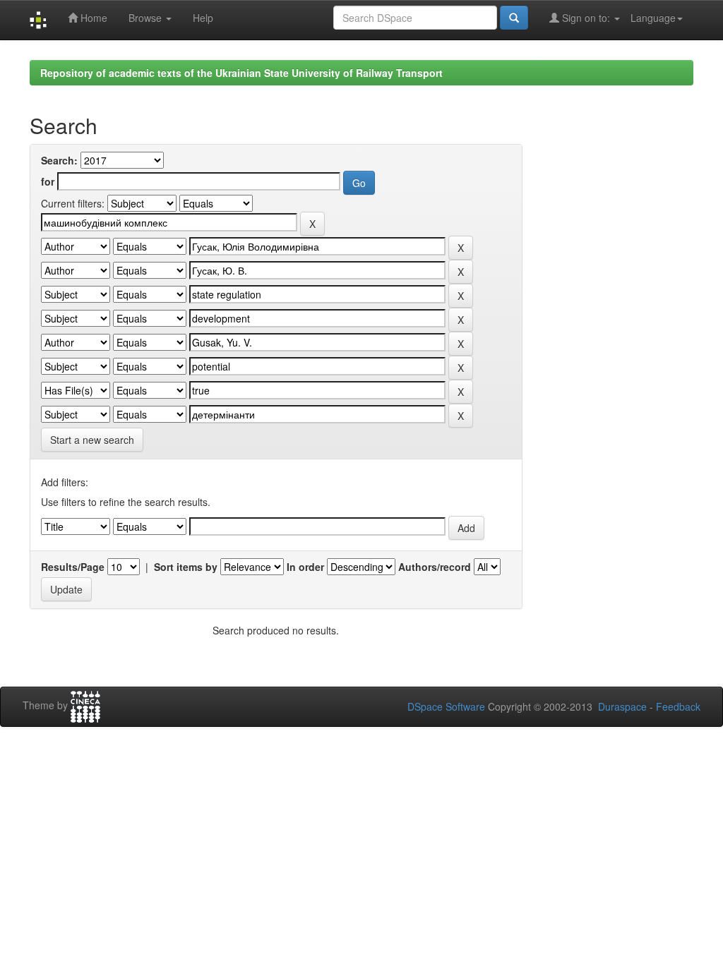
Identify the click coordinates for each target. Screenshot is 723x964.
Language (653, 18)
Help (203, 18)
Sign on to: (586, 18)
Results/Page (72, 567)
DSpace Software (446, 706)
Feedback (678, 706)
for (47, 181)
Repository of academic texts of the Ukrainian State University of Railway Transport (241, 73)
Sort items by (185, 567)
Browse (147, 18)
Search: (59, 160)
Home (92, 18)
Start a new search (92, 440)
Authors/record (434, 567)
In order (305, 567)
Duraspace (622, 706)
